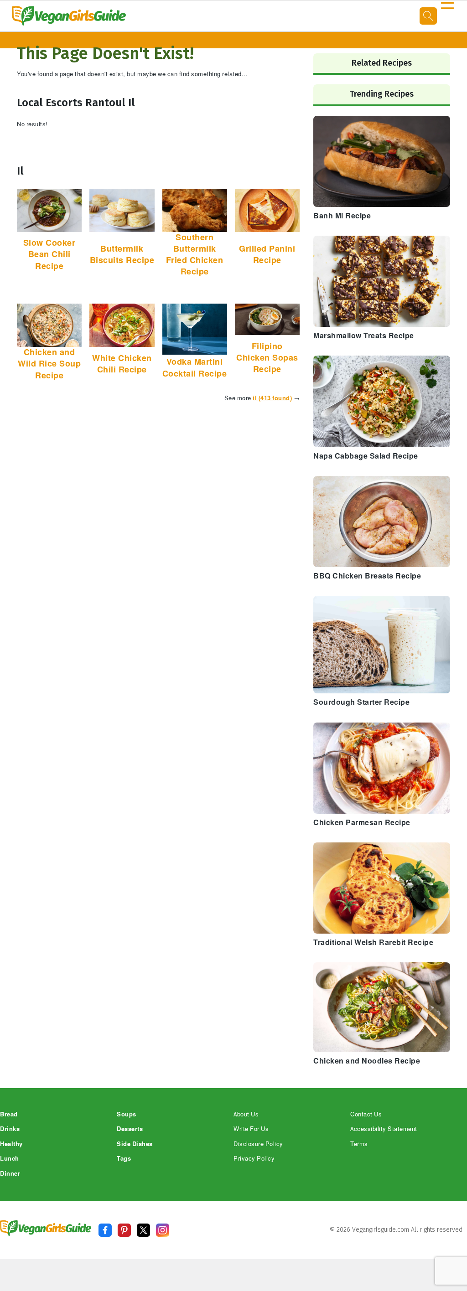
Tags (124, 1158)
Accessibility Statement (383, 1129)
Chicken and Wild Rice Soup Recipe (49, 363)
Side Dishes (135, 1144)
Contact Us (366, 1114)
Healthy (11, 1144)
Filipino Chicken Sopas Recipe (267, 357)
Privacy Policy (254, 1158)
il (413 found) (272, 398)
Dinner (10, 1173)
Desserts (130, 1129)
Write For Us (251, 1129)
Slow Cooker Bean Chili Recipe (49, 254)
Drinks (10, 1129)
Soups (126, 1114)
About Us (246, 1114)
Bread (9, 1114)
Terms (359, 1144)
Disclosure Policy (258, 1144)
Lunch (9, 1158)
